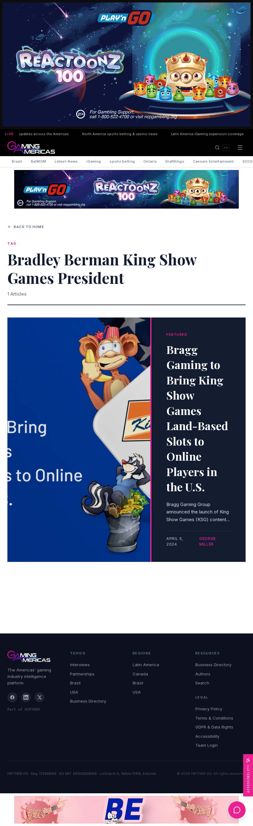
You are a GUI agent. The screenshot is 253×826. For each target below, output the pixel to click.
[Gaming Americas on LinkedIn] (26, 697)
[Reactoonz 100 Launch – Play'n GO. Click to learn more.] (126, 64)
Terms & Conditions (214, 718)
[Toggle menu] (240, 147)
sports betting (122, 161)
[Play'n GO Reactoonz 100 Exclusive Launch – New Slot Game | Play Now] (126, 189)
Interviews (80, 664)
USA (74, 692)
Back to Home (29, 227)
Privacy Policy (208, 708)
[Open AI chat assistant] (237, 810)
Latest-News (66, 161)
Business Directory (88, 701)
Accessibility (207, 736)
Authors (202, 673)
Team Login (206, 745)
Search (202, 682)
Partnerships (82, 673)
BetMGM (38, 161)
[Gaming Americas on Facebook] (12, 697)
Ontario (150, 161)
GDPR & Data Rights (214, 726)
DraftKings (174, 161)
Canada (140, 673)
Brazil (17, 161)
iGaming (93, 161)
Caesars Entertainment (213, 161)
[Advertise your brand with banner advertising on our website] (126, 810)
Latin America (146, 664)
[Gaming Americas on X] (39, 697)
